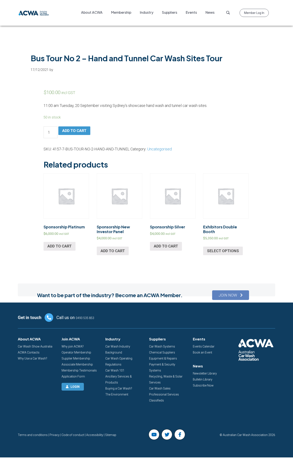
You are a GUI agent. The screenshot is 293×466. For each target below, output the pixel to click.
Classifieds (156, 400)
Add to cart (74, 130)
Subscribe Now (203, 385)
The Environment (116, 394)
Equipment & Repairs (163, 358)
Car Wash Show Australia (35, 346)
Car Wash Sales (160, 388)
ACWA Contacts (28, 352)
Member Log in (254, 13)
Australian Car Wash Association (34, 12)
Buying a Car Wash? (118, 388)
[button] (230, 295)
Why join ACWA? (73, 346)
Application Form (73, 376)
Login (75, 386)
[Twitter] (167, 434)
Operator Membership (76, 352)
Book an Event (202, 352)
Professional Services (164, 394)
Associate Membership (77, 364)
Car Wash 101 (114, 370)
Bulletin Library (202, 379)
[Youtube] (154, 434)
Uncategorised (159, 149)
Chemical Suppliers (162, 352)
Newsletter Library (205, 373)
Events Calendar (203, 346)
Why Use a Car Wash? (32, 358)
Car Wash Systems (162, 346)
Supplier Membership (76, 358)
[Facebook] (179, 434)
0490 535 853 (85, 318)
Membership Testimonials (79, 370)
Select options (223, 251)
